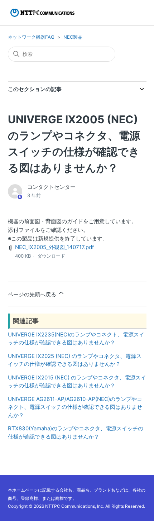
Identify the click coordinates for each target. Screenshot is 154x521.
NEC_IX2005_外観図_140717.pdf (54, 247)
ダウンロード (51, 256)
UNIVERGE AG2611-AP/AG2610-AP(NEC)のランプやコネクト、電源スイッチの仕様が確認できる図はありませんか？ (75, 407)
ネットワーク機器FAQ (31, 37)
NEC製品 (72, 37)
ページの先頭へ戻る (33, 294)
